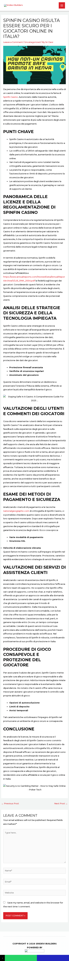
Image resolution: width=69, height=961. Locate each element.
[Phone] (53, 958)
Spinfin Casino (10, 97)
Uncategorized (32, 42)
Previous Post (10, 803)
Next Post (61, 803)
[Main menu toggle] (62, 5)
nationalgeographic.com (16, 511)
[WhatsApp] (21, 958)
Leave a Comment (13, 42)
